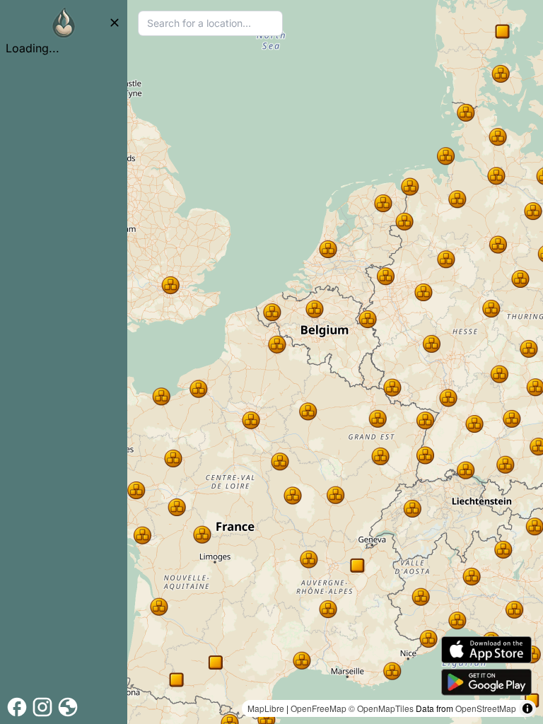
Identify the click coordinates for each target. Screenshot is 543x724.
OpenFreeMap (318, 708)
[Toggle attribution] (527, 708)
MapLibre (265, 708)
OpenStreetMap (485, 708)
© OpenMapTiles (381, 708)
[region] (335, 362)
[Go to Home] (64, 23)
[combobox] (210, 23)
